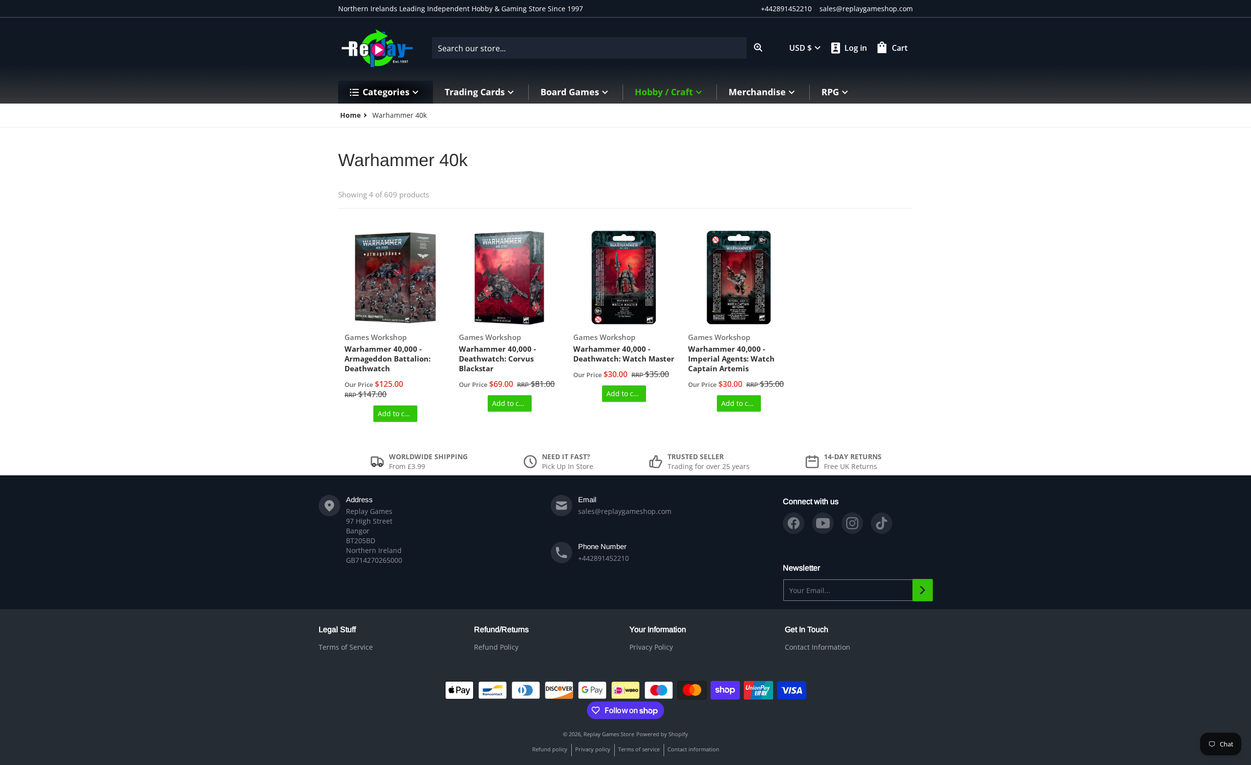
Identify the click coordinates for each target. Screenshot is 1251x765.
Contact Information (817, 647)
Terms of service (639, 749)
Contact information (693, 749)
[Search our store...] (758, 48)
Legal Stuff (337, 629)
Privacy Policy (651, 647)
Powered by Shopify (662, 734)
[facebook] (793, 523)
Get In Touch (806, 629)
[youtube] (823, 523)
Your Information (657, 629)
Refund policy (549, 749)
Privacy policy (592, 749)
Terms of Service (346, 647)
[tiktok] (881, 523)
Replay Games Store (608, 734)
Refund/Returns (501, 629)
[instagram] (852, 523)
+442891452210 (786, 8)
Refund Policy (496, 647)
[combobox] (601, 48)
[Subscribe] (922, 590)
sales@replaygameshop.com (866, 8)
